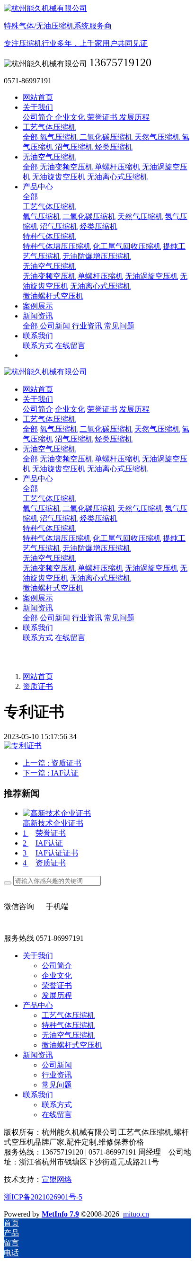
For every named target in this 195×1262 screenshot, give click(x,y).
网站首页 (38, 97)
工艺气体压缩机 (49, 498)
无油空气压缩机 (49, 558)
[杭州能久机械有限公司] (97, 372)
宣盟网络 (57, 1179)
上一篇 (52, 763)
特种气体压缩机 (49, 528)
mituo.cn (136, 1214)
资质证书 (38, 686)
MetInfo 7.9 (60, 1214)
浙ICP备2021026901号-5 (43, 1197)
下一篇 (51, 773)
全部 (31, 137)
